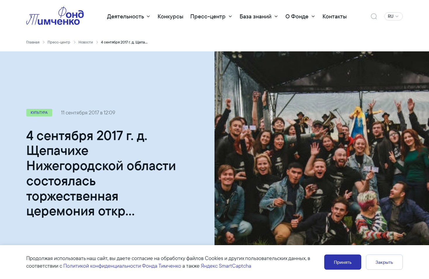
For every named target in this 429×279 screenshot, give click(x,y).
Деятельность (125, 16)
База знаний (255, 16)
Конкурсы (170, 16)
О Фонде (296, 16)
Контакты (334, 16)
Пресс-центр (208, 16)
